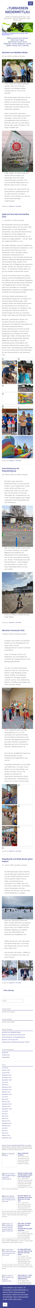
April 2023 (5, 1116)
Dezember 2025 (6, 1075)
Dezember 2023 (6, 1104)
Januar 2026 (6, 1072)
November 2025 (7, 1077)
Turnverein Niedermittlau (17, 10)
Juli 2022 (5, 1128)
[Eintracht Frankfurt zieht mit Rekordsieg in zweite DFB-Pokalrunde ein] (9, 1187)
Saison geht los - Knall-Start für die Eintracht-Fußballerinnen (25, 1277)
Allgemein (11, 206)
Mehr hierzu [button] (18, 1299)
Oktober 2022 (6, 1125)
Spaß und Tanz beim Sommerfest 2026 (13, 1034)
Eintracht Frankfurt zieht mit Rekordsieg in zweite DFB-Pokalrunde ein (25, 1174)
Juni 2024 (5, 1096)
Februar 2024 (6, 1101)
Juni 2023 (5, 1111)
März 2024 (5, 1099)
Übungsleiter (6, 1057)
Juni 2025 (5, 1082)
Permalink (18, 206)
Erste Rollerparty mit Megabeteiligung (13, 1037)
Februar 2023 (6, 1121)
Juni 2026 (5, 1068)
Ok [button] (5, 1304)
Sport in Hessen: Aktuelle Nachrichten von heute (16, 1145)
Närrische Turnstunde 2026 (13, 630)
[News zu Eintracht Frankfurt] (9, 1167)
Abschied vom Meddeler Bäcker (15, 52)
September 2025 (7, 1080)
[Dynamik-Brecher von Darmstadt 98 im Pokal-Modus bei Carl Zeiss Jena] (9, 1209)
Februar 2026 (6, 1070)
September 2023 (7, 1109)
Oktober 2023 (6, 1106)
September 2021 (7, 1138)
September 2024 (7, 1094)
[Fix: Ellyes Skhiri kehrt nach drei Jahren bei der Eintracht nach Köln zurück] (9, 1263)
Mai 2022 (5, 1130)
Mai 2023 (5, 1113)
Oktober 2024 (6, 1092)
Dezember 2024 (6, 1087)
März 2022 (5, 1133)
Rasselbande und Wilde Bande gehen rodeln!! (16, 1042)
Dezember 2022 (6, 1123)
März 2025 (5, 1084)
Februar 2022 (6, 1135)
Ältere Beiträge (8, 990)
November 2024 (7, 1089)
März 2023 (5, 1118)
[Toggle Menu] (30, 3)
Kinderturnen (6, 1055)
